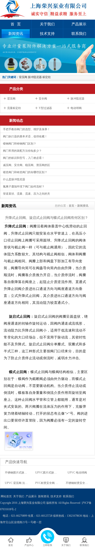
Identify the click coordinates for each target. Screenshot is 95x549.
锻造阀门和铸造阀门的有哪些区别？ (25, 172)
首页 (71, 205)
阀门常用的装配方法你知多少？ (22, 150)
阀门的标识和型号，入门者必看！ (24, 158)
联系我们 (78, 34)
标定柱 (46, 77)
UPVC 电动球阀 (77, 472)
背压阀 (23, 77)
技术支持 (47, 34)
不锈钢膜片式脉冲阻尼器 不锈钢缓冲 (27, 472)
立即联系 (47, 545)
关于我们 (47, 24)
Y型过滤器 (45, 108)
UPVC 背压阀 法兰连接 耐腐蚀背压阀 (27, 483)
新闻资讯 (15, 34)
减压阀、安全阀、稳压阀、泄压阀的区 (26, 165)
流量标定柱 (14, 108)
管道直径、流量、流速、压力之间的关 (26, 193)
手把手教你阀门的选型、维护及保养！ (26, 129)
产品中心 (29, 545)
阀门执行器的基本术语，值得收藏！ (25, 136)
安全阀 (43, 98)
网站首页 (6, 496)
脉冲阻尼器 (35, 77)
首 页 (16, 24)
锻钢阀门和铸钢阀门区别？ (19, 143)
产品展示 (78, 24)
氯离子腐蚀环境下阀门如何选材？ (24, 186)
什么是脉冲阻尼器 (14, 179)
